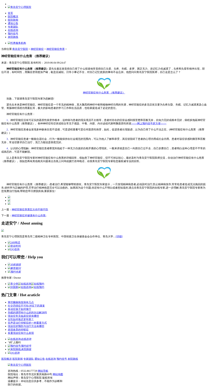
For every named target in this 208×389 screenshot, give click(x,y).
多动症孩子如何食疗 (19, 309)
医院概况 (13, 16)
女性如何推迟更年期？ (21, 319)
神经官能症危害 (55, 49)
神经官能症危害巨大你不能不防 (30, 209)
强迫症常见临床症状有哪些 (23, 316)
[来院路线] (14, 349)
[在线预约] (37, 283)
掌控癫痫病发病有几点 (21, 302)
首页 (10, 13)
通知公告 (13, 23)
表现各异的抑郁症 (18, 329)
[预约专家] (9, 271)
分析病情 (15, 264)
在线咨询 (13, 30)
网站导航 (43, 370)
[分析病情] (9, 264)
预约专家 (15, 271)
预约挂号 (13, 33)
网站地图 (58, 374)
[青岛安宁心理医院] (19, 364)
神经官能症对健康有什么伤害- (29, 215)
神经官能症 (37, 49)
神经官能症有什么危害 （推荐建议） (104, 92)
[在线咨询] (24, 283)
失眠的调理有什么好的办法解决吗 (27, 312)
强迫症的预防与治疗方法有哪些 (26, 326)
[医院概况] (2, 230)
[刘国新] (13, 287)
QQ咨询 (15, 352)
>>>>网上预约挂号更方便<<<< (148, 123)
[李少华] (13, 283)
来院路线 (13, 37)
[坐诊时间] (14, 245)
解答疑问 (15, 268)
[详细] (119, 236)
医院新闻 (13, 20)
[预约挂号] (14, 345)
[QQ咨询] (14, 249)
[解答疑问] (9, 268)
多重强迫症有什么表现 (21, 333)
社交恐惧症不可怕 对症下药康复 (26, 305)
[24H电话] (14, 242)
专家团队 (13, 26)
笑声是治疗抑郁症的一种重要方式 (27, 322)
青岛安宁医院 (20, 49)
